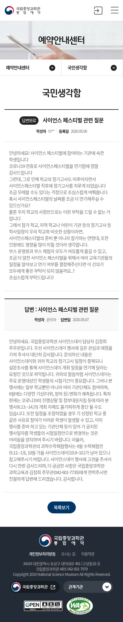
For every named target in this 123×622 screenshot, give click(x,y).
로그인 (98, 10)
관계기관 (75, 587)
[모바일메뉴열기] (114, 10)
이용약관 (87, 554)
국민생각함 (77, 67)
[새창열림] (80, 606)
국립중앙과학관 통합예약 (22, 10)
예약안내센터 (17, 67)
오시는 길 (68, 554)
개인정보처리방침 (42, 554)
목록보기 (61, 507)
